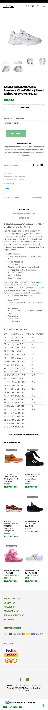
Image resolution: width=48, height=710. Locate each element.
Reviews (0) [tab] (24, 218)
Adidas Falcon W (18, 179)
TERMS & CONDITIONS (14, 615)
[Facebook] (34, 165)
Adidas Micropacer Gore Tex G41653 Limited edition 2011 (32, 573)
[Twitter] (38, 165)
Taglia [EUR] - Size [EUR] (14, 118)
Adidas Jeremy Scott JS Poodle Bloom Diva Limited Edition (11, 573)
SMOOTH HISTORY (12, 598)
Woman (22, 176)
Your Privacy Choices (22, 702)
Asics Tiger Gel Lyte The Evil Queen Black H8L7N (32, 523)
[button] (26, 5)
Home (6, 81)
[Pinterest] (42, 165)
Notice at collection (12, 707)
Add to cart (16, 133)
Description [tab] (24, 209)
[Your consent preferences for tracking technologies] (43, 705)
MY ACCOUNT (10, 607)
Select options (11, 487)
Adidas (10, 179)
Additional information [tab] (24, 214)
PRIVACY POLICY (11, 611)
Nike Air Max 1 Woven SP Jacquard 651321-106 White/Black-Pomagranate (11, 526)
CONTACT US (9, 603)
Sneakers (13, 81)
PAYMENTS (9, 619)
